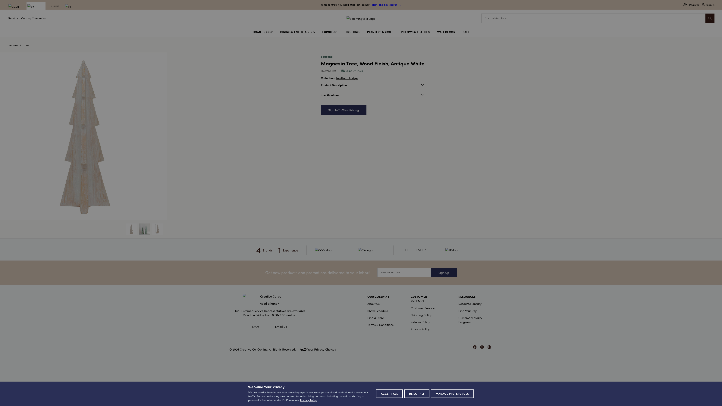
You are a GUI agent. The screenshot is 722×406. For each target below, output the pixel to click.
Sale (466, 32)
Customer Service (423, 308)
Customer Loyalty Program (470, 320)
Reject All (417, 393)
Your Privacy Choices (321, 349)
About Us (13, 18)
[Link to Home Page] (361, 18)
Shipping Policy (421, 315)
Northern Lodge (347, 78)
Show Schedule (377, 311)
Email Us (281, 326)
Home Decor (263, 32)
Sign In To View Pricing (343, 110)
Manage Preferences (452, 393)
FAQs (255, 326)
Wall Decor (446, 32)
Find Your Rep (467, 311)
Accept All (389, 393)
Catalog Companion (33, 18)
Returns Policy (420, 322)
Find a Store (375, 318)
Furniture (330, 32)
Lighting (352, 32)
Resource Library (470, 303)
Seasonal (13, 45)
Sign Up (443, 272)
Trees (26, 45)
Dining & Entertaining (297, 32)
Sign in (710, 5)
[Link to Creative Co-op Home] (269, 296)
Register (694, 5)
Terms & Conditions (380, 325)
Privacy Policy (420, 329)
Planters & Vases (380, 32)
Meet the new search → (386, 4)
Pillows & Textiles (415, 32)
